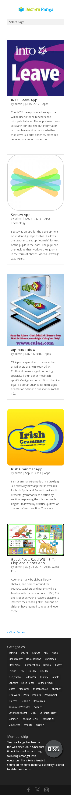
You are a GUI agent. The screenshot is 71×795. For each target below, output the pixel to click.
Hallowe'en (31, 677)
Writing (40, 725)
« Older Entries (16, 632)
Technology (18, 223)
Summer (13, 718)
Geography (15, 677)
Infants (55, 677)
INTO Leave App (24, 100)
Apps (45, 104)
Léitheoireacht (45, 682)
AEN (46, 652)
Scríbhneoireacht (18, 712)
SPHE (33, 712)
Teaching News (29, 718)
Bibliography (16, 659)
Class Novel (15, 665)
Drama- (47, 665)
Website (28, 725)
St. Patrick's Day (48, 712)
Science (38, 707)
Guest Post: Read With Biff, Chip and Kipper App (33, 561)
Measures (24, 689)
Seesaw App (20, 214)
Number (56, 689)
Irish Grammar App (26, 469)
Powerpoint (50, 695)
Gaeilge (32, 671)
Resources (39, 701)
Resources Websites (19, 707)
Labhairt (13, 682)
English (12, 671)
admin (18, 104)
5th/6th (36, 652)
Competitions (32, 665)
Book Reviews (33, 659)
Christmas (50, 659)
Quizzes (13, 701)
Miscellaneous (40, 689)
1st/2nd (13, 652)
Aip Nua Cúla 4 (23, 350)
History (44, 677)
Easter (58, 665)
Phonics (36, 695)
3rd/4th (25, 652)
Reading (25, 701)
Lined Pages (27, 682)
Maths (12, 689)
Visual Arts (14, 725)
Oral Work (14, 695)
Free (22, 671)
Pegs (26, 695)
